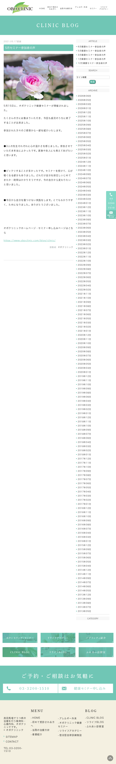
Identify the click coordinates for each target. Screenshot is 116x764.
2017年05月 (84, 488)
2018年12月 (84, 417)
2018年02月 (84, 450)
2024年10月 (84, 170)
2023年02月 (84, 244)
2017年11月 (84, 463)
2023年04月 (84, 236)
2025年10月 (84, 121)
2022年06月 (84, 277)
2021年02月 (84, 327)
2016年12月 (84, 508)
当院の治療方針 (66, 8)
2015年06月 (84, 558)
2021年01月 (84, 331)
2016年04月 (84, 533)
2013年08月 (84, 603)
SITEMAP (12, 737)
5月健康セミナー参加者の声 (92, 51)
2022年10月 (84, 261)
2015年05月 (84, 562)
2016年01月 (84, 541)
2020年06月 (84, 360)
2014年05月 (84, 591)
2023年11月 (84, 211)
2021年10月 (84, 298)
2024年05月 (84, 187)
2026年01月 (84, 108)
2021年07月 (84, 310)
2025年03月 (84, 150)
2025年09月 (84, 125)
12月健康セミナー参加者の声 (92, 63)
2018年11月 (84, 422)
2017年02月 (84, 500)
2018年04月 (84, 442)
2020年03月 (84, 368)
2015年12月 (84, 545)
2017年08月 (84, 475)
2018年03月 (84, 446)
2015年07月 (84, 553)
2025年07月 (84, 133)
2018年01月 (84, 455)
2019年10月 (84, 384)
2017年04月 (84, 492)
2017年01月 (84, 504)
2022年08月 (84, 269)
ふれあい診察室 (95, 726)
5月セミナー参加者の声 (20, 47)
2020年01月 (84, 372)
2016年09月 (84, 521)
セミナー (93, 8)
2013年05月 (84, 611)
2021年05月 (84, 319)
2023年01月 (84, 248)
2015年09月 (84, 549)
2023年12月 (84, 207)
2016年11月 (84, 512)
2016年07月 (84, 529)
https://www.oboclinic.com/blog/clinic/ (30, 240)
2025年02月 (84, 154)
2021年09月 (84, 302)
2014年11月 (84, 574)
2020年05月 (84, 364)
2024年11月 (84, 166)
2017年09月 (84, 471)
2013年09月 (84, 599)
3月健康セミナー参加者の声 (92, 55)
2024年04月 (84, 191)
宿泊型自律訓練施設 (70, 735)
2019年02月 (84, 409)
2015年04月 (84, 566)
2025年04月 (84, 145)
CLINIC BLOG (95, 718)
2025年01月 (84, 158)
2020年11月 (84, 339)
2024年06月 (84, 183)
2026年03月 (84, 104)
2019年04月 (84, 401)
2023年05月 (84, 232)
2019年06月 (84, 397)
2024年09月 (84, 174)
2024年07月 (84, 178)
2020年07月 (84, 356)
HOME (42, 8)
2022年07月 (84, 273)
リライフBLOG (95, 722)
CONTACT (12, 742)
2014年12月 (84, 570)
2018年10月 (84, 426)
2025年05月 (84, 141)
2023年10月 (84, 215)
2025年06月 (84, 137)
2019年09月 (84, 389)
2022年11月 (84, 257)
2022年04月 (84, 286)
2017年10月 (84, 467)
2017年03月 (84, 496)
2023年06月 (84, 228)
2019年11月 (84, 380)
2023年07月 (84, 224)
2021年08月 (84, 306)
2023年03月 (84, 240)
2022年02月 (84, 290)
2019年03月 (84, 405)
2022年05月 (84, 281)
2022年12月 (84, 253)
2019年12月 (84, 376)
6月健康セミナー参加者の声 (92, 47)
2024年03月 (84, 195)
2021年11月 (84, 294)
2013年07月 (84, 607)
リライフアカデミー (103, 8)
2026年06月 (84, 96)
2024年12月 (84, 162)
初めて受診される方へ (52, 8)
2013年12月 (84, 595)
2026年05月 (84, 100)
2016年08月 (84, 525)
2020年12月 (84, 335)
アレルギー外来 (81, 7)
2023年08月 (84, 220)
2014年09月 (84, 578)
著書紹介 (37, 734)
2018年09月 (84, 430)
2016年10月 (84, 516)
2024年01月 (84, 203)
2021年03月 (84, 323)
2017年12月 (84, 459)
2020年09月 (84, 347)
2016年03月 (84, 537)
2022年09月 (84, 265)
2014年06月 (84, 586)
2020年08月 (84, 352)
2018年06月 (84, 438)
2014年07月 (84, 582)
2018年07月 (84, 434)
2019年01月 (84, 413)
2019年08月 (84, 393)
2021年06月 (84, 314)
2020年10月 (84, 343)
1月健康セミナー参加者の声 (92, 59)
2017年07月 (84, 479)
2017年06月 (84, 483)
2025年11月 (84, 117)
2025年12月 (84, 112)
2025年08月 (84, 129)
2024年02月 (84, 199)
